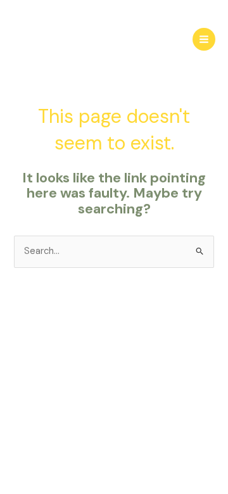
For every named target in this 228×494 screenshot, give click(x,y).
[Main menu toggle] (204, 39)
